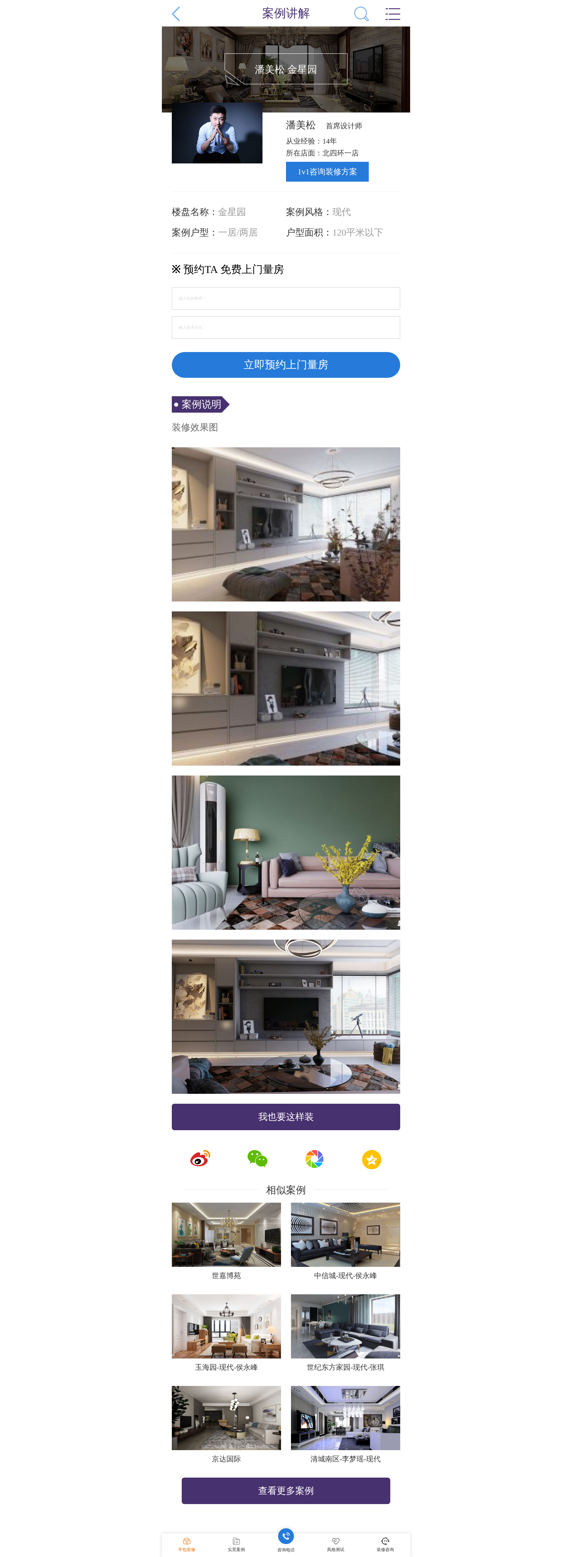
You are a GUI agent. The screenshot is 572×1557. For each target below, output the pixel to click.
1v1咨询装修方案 (327, 171)
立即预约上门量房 (286, 365)
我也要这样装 (286, 1117)
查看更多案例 (286, 1491)
